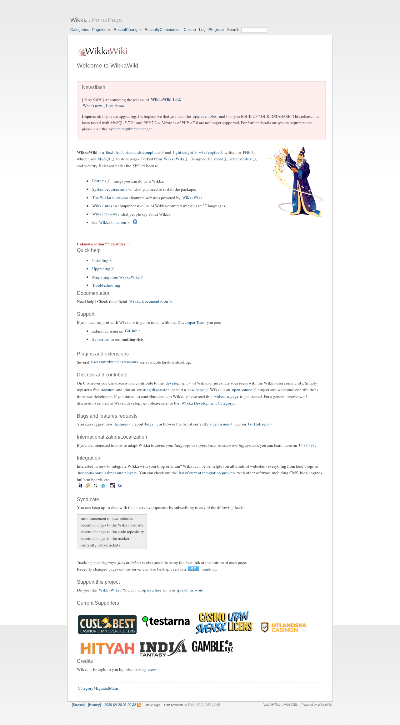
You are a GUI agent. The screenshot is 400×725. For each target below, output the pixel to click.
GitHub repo (259, 424)
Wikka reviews (104, 214)
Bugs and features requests (107, 416)
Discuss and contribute (102, 374)
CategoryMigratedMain (98, 688)
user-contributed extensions (114, 362)
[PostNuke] (108, 486)
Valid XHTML (271, 704)
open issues (220, 424)
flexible (112, 152)
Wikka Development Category (207, 403)
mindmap (210, 569)
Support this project (98, 582)
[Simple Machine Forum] (112, 486)
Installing (100, 260)
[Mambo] (88, 486)
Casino (190, 30)
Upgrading (101, 268)
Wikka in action (112, 222)
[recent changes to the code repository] (80, 531)
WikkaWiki (192, 197)
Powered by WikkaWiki (317, 704)
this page (306, 445)
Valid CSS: (291, 704)
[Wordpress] (120, 486)
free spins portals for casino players (107, 473)
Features (99, 181)
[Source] (78, 705)
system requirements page (130, 129)
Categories (79, 30)
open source (242, 389)
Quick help (89, 250)
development (177, 383)
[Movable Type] (95, 486)
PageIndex (101, 30)
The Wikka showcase (110, 197)
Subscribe (100, 339)
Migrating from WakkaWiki (115, 277)
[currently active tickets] (80, 545)
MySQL (104, 159)
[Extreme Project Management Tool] (80, 486)
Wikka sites (102, 206)
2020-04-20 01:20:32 (120, 705)
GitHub (131, 331)
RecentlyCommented (163, 30)
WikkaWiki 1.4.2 (166, 100)
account (108, 389)
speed (218, 159)
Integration (88, 458)
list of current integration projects (207, 473)
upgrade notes (205, 116)
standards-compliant (143, 152)
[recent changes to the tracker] (80, 538)
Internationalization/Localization (112, 437)
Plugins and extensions (103, 353)
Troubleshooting (106, 285)
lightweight (183, 152)
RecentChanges (128, 30)
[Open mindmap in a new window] (193, 569)
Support (85, 314)
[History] (94, 705)
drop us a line (149, 590)
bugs (149, 424)
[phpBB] (103, 486)
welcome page (226, 396)
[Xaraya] (124, 486)
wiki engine (209, 152)
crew (152, 669)
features (121, 424)
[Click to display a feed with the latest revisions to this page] (139, 705)
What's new (92, 106)
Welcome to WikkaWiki (107, 65)
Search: (234, 30)
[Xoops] (125, 486)
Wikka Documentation (148, 301)
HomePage (107, 20)
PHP (246, 152)
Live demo (115, 106)
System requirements (109, 189)
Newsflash (93, 87)
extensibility (241, 159)
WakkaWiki (174, 159)
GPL (137, 166)
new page (196, 389)
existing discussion (153, 389)
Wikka (78, 20)
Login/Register (211, 30)
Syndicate (88, 499)
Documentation (94, 293)
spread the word (190, 590)
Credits (85, 661)
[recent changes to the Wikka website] (80, 525)
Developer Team (191, 322)
